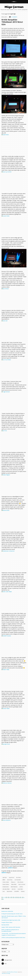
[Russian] (21, 897)
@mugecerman (8, 960)
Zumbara (22, 891)
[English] (9, 897)
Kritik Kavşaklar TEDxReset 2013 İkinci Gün (12, 22)
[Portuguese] (18, 897)
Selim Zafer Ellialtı (6, 889)
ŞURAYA (10, 867)
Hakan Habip (13, 884)
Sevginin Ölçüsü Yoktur (7, 922)
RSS (6, 963)
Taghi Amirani (9, 891)
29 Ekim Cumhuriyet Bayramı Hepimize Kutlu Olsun (13, 937)
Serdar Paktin (20, 889)
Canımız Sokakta (6, 882)
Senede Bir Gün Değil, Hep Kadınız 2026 (11, 920)
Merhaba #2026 (5, 925)
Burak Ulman (9, 879)
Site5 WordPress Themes (12, 972)
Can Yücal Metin (18, 879)
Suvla (4, 891)
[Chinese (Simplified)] (4, 897)
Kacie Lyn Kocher (22, 884)
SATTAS (21, 886)
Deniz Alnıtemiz (20, 882)
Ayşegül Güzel (11, 877)
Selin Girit (13, 889)
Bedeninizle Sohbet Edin (7, 911)
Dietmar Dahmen (6, 884)
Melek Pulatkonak (14, 886)
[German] (14, 897)
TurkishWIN (16, 891)
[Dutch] (7, 897)
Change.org (13, 882)
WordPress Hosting (6, 973)
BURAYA (4, 872)
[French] (12, 897)
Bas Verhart (18, 877)
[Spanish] (23, 897)
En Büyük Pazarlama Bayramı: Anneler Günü (12, 913)
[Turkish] (3, 899)
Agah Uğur (5, 877)
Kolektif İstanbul (6, 886)
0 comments (14, 17)
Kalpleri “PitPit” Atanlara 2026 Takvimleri (11, 927)
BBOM (4, 879)
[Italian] (16, 897)
